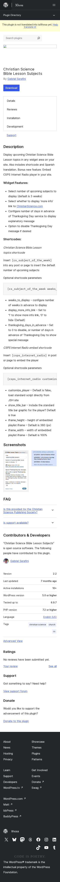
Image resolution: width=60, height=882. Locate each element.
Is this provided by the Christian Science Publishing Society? (22, 511)
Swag (37, 787)
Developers (10, 782)
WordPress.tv (13, 787)
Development (15, 126)
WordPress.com (14, 798)
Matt (8, 804)
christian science (37, 624)
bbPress (10, 810)
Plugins (36, 753)
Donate (38, 782)
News (6, 747)
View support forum (15, 691)
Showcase (38, 741)
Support (11, 135)
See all (53, 666)
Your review (10, 666)
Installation (13, 118)
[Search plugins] (38, 38)
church (52, 624)
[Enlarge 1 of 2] (24, 454)
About (7, 741)
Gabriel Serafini (17, 78)
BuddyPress (12, 816)
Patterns (37, 759)
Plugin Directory (12, 15)
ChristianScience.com (30, 206)
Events (36, 776)
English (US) (50, 616)
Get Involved (40, 770)
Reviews (12, 109)
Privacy (7, 759)
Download (11, 87)
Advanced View (13, 641)
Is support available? (15, 522)
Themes (37, 747)
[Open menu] (54, 5)
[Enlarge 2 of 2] (52, 454)
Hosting (8, 753)
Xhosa (15, 831)
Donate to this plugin (16, 721)
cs (54, 631)
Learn (6, 770)
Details (11, 100)
